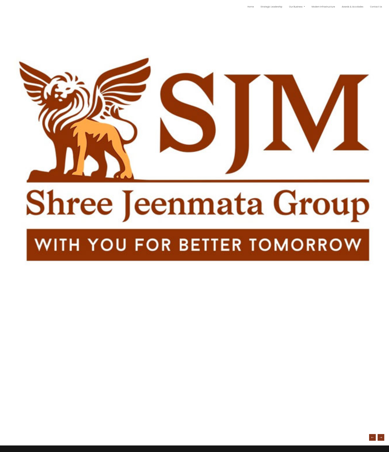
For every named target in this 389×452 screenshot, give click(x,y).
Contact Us (376, 6)
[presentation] (372, 437)
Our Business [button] (296, 6)
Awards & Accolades (352, 6)
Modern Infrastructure (323, 6)
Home (251, 6)
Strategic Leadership (271, 6)
